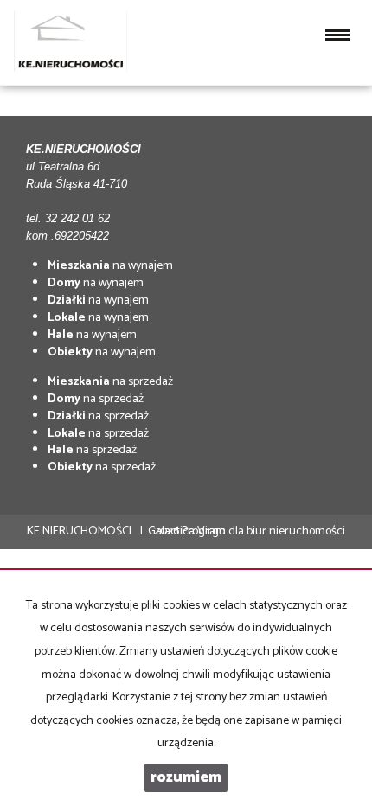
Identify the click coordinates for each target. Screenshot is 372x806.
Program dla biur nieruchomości (263, 531)
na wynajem (110, 266)
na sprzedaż (110, 382)
